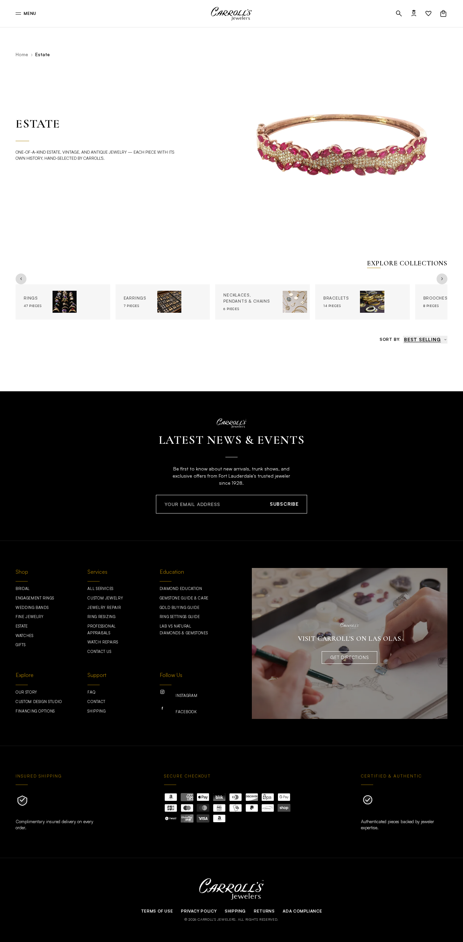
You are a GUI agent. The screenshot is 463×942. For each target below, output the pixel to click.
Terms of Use (157, 911)
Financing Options (35, 711)
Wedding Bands (32, 607)
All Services (100, 588)
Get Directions (349, 657)
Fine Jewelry (30, 616)
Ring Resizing (101, 616)
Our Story (26, 692)
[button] (399, 13)
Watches (24, 635)
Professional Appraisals (101, 629)
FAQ (91, 692)
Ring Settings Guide (180, 616)
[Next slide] (442, 278)
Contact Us (99, 651)
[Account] (414, 13)
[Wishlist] (428, 13)
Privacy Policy (199, 911)
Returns (264, 911)
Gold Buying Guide (180, 607)
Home (22, 54)
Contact (96, 701)
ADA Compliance (302, 911)
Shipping (96, 711)
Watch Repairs (102, 642)
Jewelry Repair (104, 607)
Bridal (23, 588)
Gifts (20, 644)
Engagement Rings (35, 598)
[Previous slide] (21, 278)
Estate (22, 626)
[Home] (231, 13)
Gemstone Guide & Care (184, 598)
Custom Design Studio (39, 701)
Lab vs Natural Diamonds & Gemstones (184, 629)
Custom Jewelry (105, 598)
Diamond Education (181, 588)
